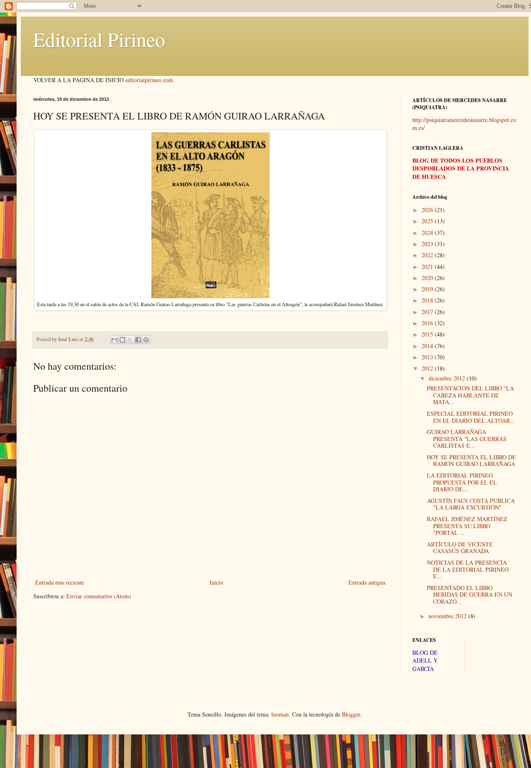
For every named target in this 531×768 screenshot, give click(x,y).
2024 (428, 232)
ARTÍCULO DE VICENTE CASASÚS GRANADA (460, 547)
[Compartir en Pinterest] (146, 340)
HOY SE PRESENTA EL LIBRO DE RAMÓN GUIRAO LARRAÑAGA (471, 460)
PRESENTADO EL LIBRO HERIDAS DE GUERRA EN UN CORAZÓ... (469, 595)
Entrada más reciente (59, 582)
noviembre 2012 (448, 616)
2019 (428, 289)
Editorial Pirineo (99, 39)
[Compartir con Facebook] (138, 340)
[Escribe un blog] (122, 340)
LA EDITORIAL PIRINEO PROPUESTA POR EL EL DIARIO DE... (462, 482)
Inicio (216, 582)
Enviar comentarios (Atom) (98, 596)
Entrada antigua (366, 582)
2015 (428, 334)
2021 (428, 267)
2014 (428, 346)
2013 (428, 357)
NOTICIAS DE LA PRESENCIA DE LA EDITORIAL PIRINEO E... (468, 569)
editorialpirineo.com (149, 80)
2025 (428, 221)
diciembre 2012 (448, 378)
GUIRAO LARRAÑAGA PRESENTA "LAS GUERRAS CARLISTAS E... (467, 439)
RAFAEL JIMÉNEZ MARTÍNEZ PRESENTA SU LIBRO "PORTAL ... (467, 526)
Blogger (351, 714)
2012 (428, 368)
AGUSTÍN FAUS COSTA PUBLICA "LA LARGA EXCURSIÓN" (471, 504)
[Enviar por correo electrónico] (114, 340)
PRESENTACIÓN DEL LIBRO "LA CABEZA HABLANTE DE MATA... (470, 395)
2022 (428, 255)
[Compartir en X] (130, 340)
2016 (428, 323)
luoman (280, 714)
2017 (428, 312)
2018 (428, 300)
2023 (428, 244)
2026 (428, 210)
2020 (428, 278)
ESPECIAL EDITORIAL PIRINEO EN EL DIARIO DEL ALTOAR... (471, 417)
